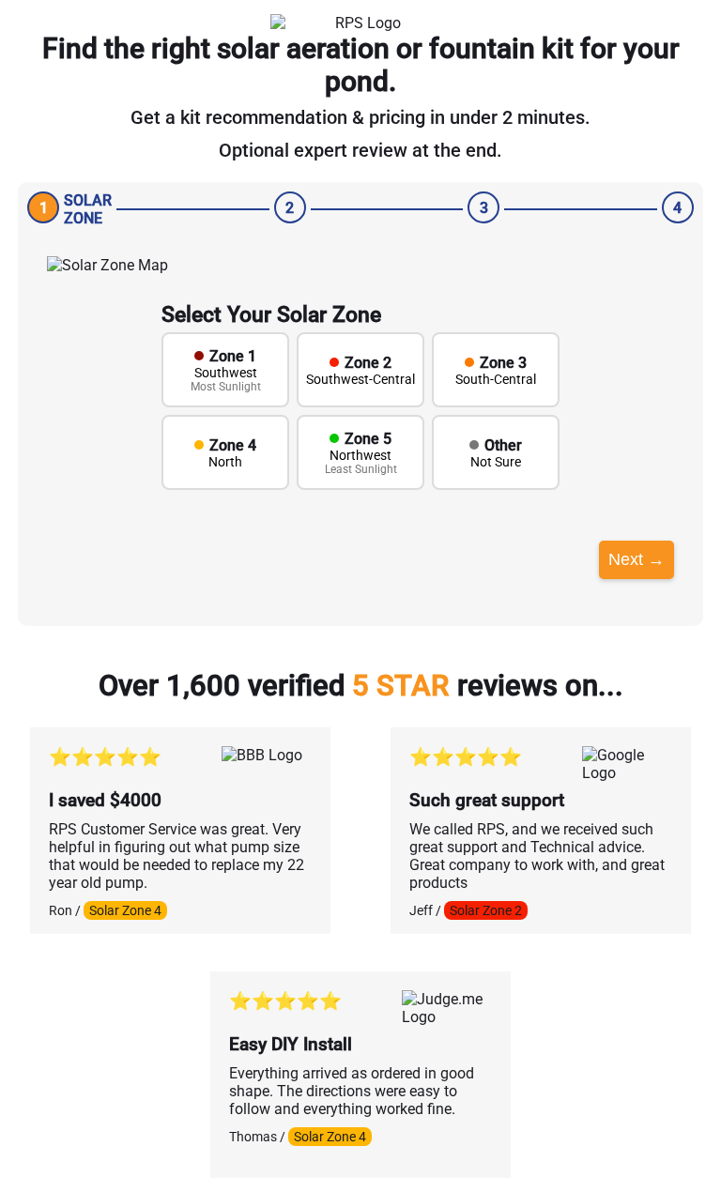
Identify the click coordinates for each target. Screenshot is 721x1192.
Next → (636, 559)
